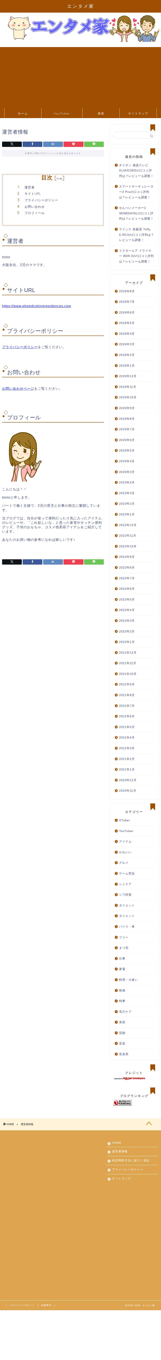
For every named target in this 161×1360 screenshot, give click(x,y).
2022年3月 (127, 620)
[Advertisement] (80, 76)
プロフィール (35, 213)
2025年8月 (127, 418)
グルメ (124, 862)
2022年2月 (127, 631)
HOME (117, 1142)
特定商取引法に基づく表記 (131, 1160)
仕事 (122, 958)
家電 (122, 969)
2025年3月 (127, 472)
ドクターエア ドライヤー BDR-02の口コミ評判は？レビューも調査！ (136, 256)
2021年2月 (127, 759)
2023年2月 (127, 503)
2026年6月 (127, 312)
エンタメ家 (80, 6)
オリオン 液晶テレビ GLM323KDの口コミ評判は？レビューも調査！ (136, 171)
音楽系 (124, 1054)
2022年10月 (128, 546)
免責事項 (46, 1305)
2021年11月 (127, 663)
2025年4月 (127, 461)
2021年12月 (128, 652)
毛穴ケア (125, 1011)
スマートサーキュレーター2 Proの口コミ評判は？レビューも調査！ (136, 192)
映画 (122, 990)
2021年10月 (128, 673)
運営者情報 (120, 1151)
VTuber (124, 820)
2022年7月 (127, 578)
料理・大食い (128, 979)
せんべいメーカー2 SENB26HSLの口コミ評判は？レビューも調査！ (136, 213)
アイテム (125, 841)
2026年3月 (127, 344)
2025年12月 (128, 376)
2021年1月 (127, 769)
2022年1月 (127, 642)
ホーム (23, 113)
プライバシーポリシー (41, 200)
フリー (124, 937)
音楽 (122, 1043)
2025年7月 (127, 429)
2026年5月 (127, 323)
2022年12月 (128, 525)
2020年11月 (127, 790)
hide (59, 178)
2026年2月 (127, 355)
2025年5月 (127, 450)
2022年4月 (127, 610)
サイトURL (33, 194)
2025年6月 (127, 440)
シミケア (125, 884)
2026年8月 (127, 291)
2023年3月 (127, 493)
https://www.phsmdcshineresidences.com (36, 306)
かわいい (125, 852)
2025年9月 (127, 408)
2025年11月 (127, 386)
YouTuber (62, 113)
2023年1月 (127, 514)
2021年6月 (127, 716)
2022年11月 (127, 535)
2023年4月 (127, 482)
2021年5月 (127, 727)
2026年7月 (127, 301)
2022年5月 (127, 599)
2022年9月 (127, 556)
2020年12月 (128, 780)
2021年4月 (127, 737)
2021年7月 (127, 705)
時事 (122, 1001)
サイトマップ (138, 113)
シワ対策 (125, 894)
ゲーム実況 (127, 873)
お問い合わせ (35, 207)
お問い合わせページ (18, 388)
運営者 (30, 187)
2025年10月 (128, 397)
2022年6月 (127, 588)
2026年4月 (127, 333)
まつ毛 (124, 947)
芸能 (122, 1033)
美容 (101, 113)
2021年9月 (127, 684)
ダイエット (127, 905)
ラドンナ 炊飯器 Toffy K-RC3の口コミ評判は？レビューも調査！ (136, 235)
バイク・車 (127, 926)
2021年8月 (127, 695)
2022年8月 (127, 567)
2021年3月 (127, 748)
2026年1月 (127, 365)
